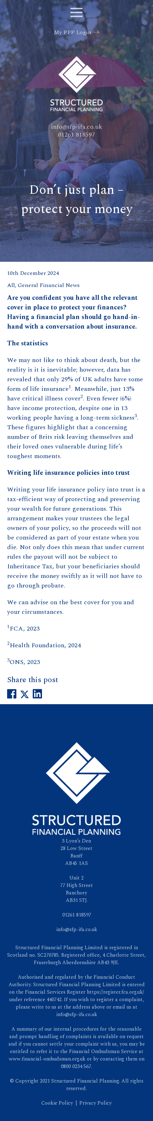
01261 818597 (76, 134)
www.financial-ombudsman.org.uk (47, 1059)
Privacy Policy (95, 1103)
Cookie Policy (57, 1103)
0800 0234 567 (76, 1066)
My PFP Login (72, 32)
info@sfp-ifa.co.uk (76, 127)
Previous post (26, 716)
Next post (132, 716)
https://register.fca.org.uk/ (115, 992)
